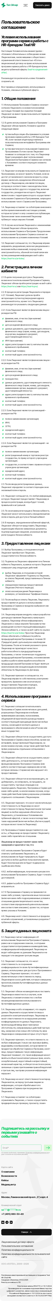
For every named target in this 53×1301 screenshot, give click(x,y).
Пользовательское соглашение (17, 1246)
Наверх (24, 1232)
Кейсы (4, 1180)
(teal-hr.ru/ (32, 69)
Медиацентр (8, 1184)
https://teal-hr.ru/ (9, 286)
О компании (7, 1171)
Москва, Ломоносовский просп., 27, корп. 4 (24, 1197)
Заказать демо (42, 5)
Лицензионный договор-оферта (17, 1242)
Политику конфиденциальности (37, 1153)
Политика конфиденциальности (17, 1250)
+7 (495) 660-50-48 (12, 1214)
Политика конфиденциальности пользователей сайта (25, 1255)
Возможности (9, 1176)
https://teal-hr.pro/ (29, 286)
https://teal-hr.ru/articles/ (12, 258)
